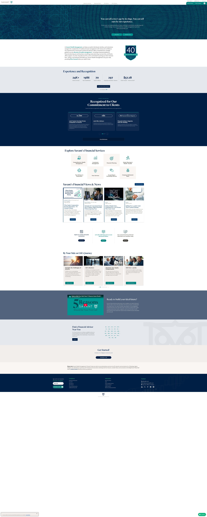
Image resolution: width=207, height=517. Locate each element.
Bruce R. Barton (87, 202)
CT (115, 326)
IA (117, 329)
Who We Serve (114, 3)
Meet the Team (190, 3)
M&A (106, 381)
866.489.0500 (145, 381)
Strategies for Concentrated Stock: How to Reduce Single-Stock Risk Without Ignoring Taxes (93, 207)
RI (112, 335)
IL (112, 329)
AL (106, 326)
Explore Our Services (87, 3)
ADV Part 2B (71, 384)
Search (75, 339)
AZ (109, 326)
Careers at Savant (108, 384)
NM (109, 333)
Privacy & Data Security (73, 386)
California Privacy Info (73, 387)
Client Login (189, 1)
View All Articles (139, 184)
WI (115, 337)
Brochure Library (108, 380)
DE (118, 326)
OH (115, 333)
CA (112, 326)
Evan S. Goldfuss (67, 201)
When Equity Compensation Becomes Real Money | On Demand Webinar (71, 206)
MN (118, 331)
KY (105, 331)
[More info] (106, 89)
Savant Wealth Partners (109, 383)
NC (105, 333)
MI (115, 331)
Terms (108, 396)
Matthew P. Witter (67, 200)
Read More (73, 219)
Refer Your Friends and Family (110, 387)
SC (115, 335)
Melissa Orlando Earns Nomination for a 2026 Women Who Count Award (113, 207)
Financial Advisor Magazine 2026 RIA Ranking (125, 121)
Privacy (106, 396)
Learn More (117, 34)
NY (112, 333)
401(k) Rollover (130, 283)
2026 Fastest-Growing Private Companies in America (77, 121)
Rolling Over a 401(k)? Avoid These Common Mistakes (133, 206)
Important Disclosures (73, 380)
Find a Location (198, 3)
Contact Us (204, 1)
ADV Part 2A (71, 383)
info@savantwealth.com (148, 383)
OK (118, 333)
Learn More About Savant (103, 86)
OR (106, 335)
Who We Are (106, 3)
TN (118, 335)
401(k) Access (196, 1)
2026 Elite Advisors (98, 121)
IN (115, 329)
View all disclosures (103, 139)
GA (109, 329)
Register (103, 240)
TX (109, 337)
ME (112, 331)
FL (106, 329)
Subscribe (56, 383)
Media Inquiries (108, 386)
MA (109, 331)
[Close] (37, 513)
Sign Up (125, 240)
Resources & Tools (97, 3)
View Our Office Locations (148, 384)
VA (112, 337)
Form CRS (70, 381)
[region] (103, 121)
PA (109, 335)
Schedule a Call (127, 34)
